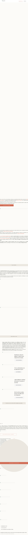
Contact (26, 532)
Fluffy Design (17, 532)
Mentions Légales (21, 532)
